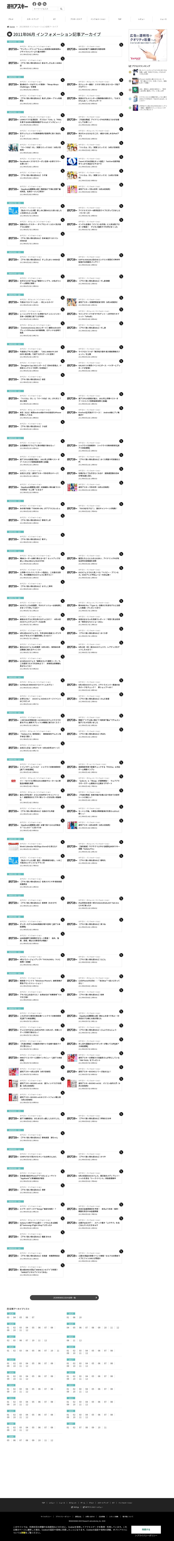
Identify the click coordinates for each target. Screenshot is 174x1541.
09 (8, 1330)
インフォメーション (76, 19)
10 (80, 1317)
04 (14, 1317)
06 (27, 1317)
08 (52, 1327)
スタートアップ (11, 19)
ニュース (141, 19)
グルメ (91, 1503)
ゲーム (83, 1503)
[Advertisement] (120, 7)
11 (20, 1330)
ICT (32, 19)
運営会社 (78, 1516)
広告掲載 (102, 1516)
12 (27, 1330)
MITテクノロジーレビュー (94, 1507)
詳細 (23, 1533)
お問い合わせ (90, 1516)
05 (20, 1317)
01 (68, 1317)
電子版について (128, 1516)
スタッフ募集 (113, 1516)
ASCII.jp (76, 1507)
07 (33, 1317)
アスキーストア (54, 19)
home (12, 26)
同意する (146, 1529)
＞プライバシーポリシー (146, 1535)
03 (8, 1317)
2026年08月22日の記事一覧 (64, 1297)
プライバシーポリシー (63, 1516)
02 (14, 1327)
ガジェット (73, 1503)
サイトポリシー (46, 1516)
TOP (98, 19)
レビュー (119, 19)
